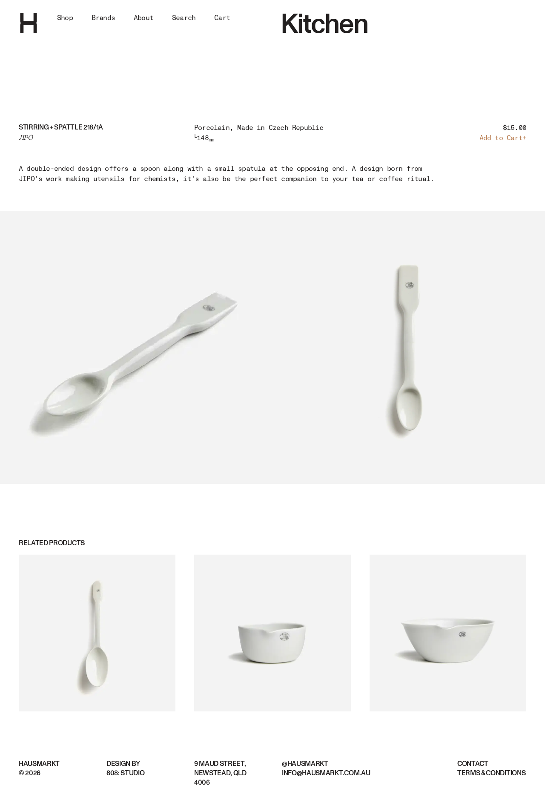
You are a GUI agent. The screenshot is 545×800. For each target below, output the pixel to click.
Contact (472, 763)
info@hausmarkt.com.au (326, 773)
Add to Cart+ (502, 138)
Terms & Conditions (491, 773)
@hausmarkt (305, 763)
